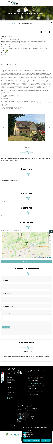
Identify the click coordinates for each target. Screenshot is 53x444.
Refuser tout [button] (45, 440)
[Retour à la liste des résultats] (41, 32)
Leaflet (30, 257)
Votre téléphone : (7, 293)
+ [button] (49, 233)
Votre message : (7, 313)
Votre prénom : (7, 287)
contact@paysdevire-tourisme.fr (13, 399)
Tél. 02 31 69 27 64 (33, 396)
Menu (3, 1)
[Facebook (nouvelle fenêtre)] (7, 398)
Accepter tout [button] (36, 440)
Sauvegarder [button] (27, 440)
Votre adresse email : (8, 306)
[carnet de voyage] (51, 231)
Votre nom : (6, 280)
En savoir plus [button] (34, 430)
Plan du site (17, 425)
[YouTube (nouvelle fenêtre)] (12, 398)
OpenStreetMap (39, 257)
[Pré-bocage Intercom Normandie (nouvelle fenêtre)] (17, 434)
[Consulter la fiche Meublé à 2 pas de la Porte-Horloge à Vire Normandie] (46, 32)
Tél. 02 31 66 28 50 (33, 380)
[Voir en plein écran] (50, 242)
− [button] (49, 235)
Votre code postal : (8, 300)
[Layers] (50, 238)
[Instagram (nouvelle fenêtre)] (9, 398)
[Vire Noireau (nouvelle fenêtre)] (7, 434)
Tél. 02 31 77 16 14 (32, 388)
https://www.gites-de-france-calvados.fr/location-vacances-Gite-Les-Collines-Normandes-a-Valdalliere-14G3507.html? (27, 357)
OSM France (49, 257)
